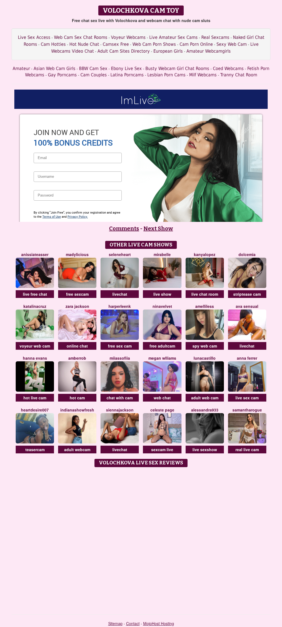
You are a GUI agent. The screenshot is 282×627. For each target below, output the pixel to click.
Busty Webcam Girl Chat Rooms (177, 68)
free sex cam (120, 346)
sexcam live (162, 449)
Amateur (21, 68)
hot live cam (34, 397)
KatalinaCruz (34, 306)
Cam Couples (93, 74)
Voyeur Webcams (128, 37)
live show (162, 294)
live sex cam (247, 397)
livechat (119, 294)
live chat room (204, 294)
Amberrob (77, 358)
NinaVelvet (162, 306)
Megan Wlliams (162, 358)
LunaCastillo (205, 358)
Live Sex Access (34, 37)
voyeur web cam (35, 346)
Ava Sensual (247, 306)
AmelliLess (204, 306)
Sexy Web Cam (231, 44)
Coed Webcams (228, 68)
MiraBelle (162, 254)
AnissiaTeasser (34, 254)
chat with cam (120, 397)
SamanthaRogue (247, 410)
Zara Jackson (77, 306)
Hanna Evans (35, 358)
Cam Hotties (53, 44)
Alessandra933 (204, 410)
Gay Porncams (62, 74)
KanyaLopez (204, 254)
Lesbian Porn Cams (166, 74)
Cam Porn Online (196, 44)
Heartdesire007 (35, 410)
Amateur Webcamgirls (208, 51)
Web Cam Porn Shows (154, 44)
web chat (162, 397)
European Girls (168, 51)
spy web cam (204, 346)
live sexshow (204, 449)
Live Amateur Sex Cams (173, 37)
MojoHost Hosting (158, 623)
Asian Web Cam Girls (54, 68)
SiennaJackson (120, 410)
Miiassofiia (120, 358)
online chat (77, 346)
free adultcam (162, 346)
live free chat (35, 294)
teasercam (35, 449)
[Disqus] (141, 539)
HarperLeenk (120, 306)
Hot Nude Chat (84, 44)
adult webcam (77, 449)
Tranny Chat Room (238, 74)
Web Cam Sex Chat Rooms (80, 37)
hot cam (77, 397)
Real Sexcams (215, 37)
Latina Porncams (127, 74)
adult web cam (204, 397)
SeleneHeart (120, 254)
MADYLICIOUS (77, 254)
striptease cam (247, 294)
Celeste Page (162, 410)
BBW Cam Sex (93, 68)
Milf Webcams (203, 74)
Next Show (158, 228)
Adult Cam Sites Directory (123, 51)
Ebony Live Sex (126, 68)
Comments (124, 228)
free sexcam (77, 294)
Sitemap (115, 623)
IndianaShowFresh (77, 410)
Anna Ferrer (247, 358)
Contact (133, 623)
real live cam (247, 449)
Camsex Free (116, 44)
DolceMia (247, 254)
